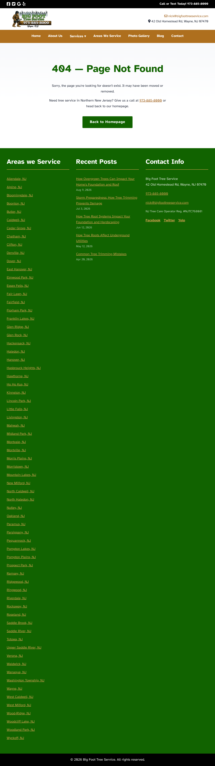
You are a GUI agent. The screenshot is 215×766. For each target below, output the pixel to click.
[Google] (19, 4)
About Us (55, 36)
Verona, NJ (15, 656)
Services (76, 36)
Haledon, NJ (16, 351)
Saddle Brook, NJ (19, 623)
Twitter (169, 220)
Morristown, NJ (18, 466)
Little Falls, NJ (17, 409)
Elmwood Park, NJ (20, 277)
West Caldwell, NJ (20, 697)
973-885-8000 (150, 100)
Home (36, 36)
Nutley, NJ (14, 508)
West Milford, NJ (19, 705)
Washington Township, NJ (25, 680)
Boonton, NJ (16, 203)
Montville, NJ (16, 450)
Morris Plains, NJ (19, 458)
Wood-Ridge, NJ (19, 713)
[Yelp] (24, 4)
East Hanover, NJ (19, 269)
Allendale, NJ (16, 179)
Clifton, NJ (14, 244)
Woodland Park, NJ (21, 730)
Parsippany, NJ (18, 532)
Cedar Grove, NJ (19, 228)
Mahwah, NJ (16, 425)
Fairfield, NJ (16, 302)
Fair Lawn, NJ (17, 294)
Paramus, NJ (16, 524)
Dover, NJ (14, 261)
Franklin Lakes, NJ (20, 318)
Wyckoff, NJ (15, 738)
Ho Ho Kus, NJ (17, 384)
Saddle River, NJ (19, 631)
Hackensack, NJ (18, 343)
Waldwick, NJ (16, 664)
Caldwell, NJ (16, 220)
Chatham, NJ (16, 236)
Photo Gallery (138, 36)
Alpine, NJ (14, 187)
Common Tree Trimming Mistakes (101, 254)
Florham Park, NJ (19, 310)
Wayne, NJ (14, 688)
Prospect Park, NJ (20, 565)
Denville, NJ (15, 253)
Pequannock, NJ (19, 540)
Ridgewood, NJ (18, 582)
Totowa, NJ (15, 639)
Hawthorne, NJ (17, 376)
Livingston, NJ (17, 417)
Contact (177, 36)
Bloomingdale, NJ (20, 195)
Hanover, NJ (16, 360)
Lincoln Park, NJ (19, 401)
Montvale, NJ (16, 442)
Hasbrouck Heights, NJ (24, 368)
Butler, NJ (14, 212)
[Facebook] (8, 4)
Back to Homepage (107, 122)
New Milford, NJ (18, 483)
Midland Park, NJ (19, 434)
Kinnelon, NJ (16, 392)
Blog (160, 36)
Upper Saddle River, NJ (24, 647)
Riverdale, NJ (16, 598)
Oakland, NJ (16, 516)
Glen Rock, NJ (17, 335)
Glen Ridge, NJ (18, 327)
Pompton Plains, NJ (21, 557)
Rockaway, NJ (17, 606)
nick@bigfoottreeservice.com (187, 16)
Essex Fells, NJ (18, 286)
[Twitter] (13, 4)
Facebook (153, 220)
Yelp (181, 220)
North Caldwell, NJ (20, 491)
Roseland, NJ (16, 614)
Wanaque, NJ (16, 672)
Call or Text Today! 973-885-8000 (184, 4)
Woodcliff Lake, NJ (21, 721)
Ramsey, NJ (15, 573)
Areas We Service (107, 36)
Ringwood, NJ (17, 590)
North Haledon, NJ (20, 499)
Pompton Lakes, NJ (21, 549)
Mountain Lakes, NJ (21, 475)
